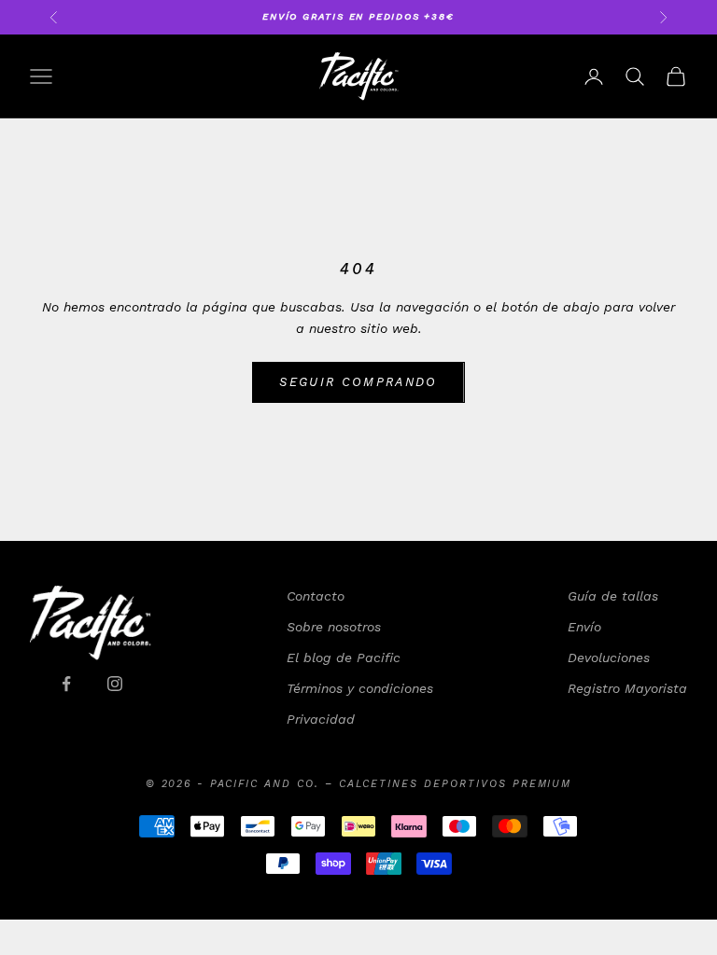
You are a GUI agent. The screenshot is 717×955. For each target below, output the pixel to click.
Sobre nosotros (334, 626)
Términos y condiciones (360, 688)
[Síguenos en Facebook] (66, 683)
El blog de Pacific (344, 657)
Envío (584, 626)
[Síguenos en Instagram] (114, 683)
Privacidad (321, 719)
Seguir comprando (358, 382)
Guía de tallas (613, 595)
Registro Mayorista (627, 688)
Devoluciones (609, 657)
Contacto (315, 595)
